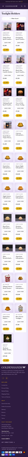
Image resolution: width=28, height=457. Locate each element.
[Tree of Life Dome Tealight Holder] (20, 92)
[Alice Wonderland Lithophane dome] (7, 248)
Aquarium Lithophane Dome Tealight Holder (20, 257)
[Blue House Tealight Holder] (20, 308)
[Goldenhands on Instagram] (6, 378)
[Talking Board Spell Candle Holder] (7, 92)
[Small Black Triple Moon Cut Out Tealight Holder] (7, 125)
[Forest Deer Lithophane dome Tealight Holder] (20, 188)
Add (7, 49)
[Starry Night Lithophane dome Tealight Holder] (20, 157)
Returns (3, 412)
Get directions (8, 442)
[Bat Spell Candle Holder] (7, 59)
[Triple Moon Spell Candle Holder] (7, 26)
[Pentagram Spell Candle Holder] (20, 26)
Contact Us (4, 385)
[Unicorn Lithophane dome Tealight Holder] (20, 125)
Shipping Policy (5, 394)
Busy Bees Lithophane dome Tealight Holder (7, 227)
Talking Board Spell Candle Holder (7, 104)
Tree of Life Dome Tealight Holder (20, 104)
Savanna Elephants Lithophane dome (19, 227)
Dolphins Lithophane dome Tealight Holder (20, 287)
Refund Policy (5, 391)
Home (3, 11)
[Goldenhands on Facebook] (3, 378)
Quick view (7, 42)
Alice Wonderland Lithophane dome (7, 257)
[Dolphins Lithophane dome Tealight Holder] (20, 278)
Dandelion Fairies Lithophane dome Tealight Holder (7, 317)
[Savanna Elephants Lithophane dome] (20, 218)
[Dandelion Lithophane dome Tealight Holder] (7, 157)
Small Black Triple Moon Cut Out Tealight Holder (7, 136)
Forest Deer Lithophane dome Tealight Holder (20, 197)
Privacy (3, 415)
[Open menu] (3, 6)
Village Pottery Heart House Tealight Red (7, 287)
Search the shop (6, 403)
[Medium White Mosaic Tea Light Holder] (7, 338)
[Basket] (24, 6)
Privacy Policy (5, 388)
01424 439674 (6, 438)
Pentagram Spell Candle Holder (20, 38)
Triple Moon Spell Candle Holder (7, 38)
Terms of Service (6, 397)
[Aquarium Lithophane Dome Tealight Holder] (20, 248)
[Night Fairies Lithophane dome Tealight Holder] (7, 188)
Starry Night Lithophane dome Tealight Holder (20, 167)
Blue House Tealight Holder (19, 317)
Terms (3, 418)
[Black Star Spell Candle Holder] (20, 59)
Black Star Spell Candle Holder (20, 71)
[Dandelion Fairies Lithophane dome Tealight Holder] (7, 308)
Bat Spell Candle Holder (7, 71)
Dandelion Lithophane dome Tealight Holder (7, 167)
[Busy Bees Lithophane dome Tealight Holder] (7, 218)
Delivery (4, 409)
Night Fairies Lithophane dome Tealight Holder (7, 197)
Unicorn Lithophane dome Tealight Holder (20, 134)
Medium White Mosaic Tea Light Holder (7, 349)
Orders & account (6, 406)
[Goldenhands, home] (11, 6)
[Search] (21, 6)
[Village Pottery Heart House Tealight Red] (7, 278)
